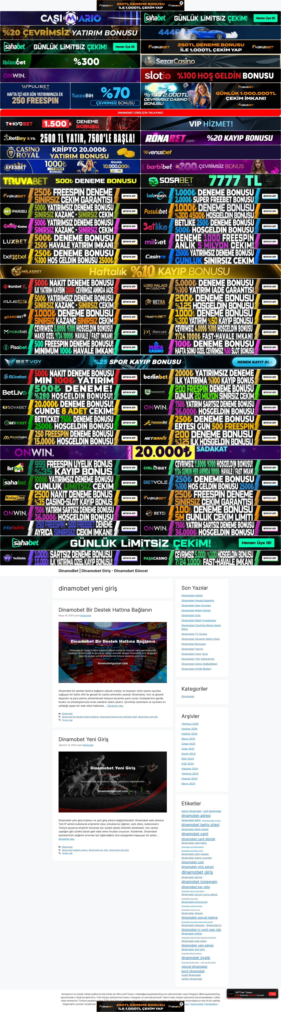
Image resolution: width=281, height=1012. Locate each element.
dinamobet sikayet (192, 913)
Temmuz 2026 (189, 723)
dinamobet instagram (199, 882)
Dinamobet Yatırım (192, 649)
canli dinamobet (212, 811)
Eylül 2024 (187, 763)
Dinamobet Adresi (192, 595)
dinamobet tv (213, 925)
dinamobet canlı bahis (194, 842)
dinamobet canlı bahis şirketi (192, 851)
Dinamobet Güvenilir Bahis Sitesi (200, 639)
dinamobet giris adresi (197, 867)
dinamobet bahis (191, 820)
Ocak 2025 (187, 748)
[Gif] (140, 271)
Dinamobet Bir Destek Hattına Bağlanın (105, 610)
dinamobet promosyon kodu (191, 906)
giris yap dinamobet (208, 963)
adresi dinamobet (191, 811)
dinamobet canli (194, 834)
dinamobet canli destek (198, 839)
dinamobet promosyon (194, 902)
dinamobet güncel (191, 877)
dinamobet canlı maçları (195, 854)
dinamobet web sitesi (193, 941)
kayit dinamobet (193, 971)
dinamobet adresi (196, 815)
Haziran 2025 (189, 733)
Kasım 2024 (188, 753)
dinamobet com (192, 862)
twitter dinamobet (191, 978)
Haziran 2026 (189, 728)
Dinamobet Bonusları (193, 644)
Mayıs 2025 (188, 738)
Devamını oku (115, 705)
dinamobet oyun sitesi (189, 899)
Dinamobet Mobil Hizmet (196, 610)
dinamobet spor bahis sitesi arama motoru (197, 922)
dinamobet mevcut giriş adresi (192, 891)
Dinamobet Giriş (191, 615)
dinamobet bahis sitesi (200, 825)
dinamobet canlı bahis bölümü (192, 847)
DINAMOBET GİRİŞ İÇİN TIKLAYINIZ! (140, 112)
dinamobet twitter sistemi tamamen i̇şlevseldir (198, 938)
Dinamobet (67, 713)
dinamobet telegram (193, 925)
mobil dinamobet (191, 975)
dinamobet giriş (197, 872)
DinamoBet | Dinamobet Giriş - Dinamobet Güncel (103, 571)
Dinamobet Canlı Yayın (194, 653)
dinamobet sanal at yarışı (190, 910)
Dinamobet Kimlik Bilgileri (196, 668)
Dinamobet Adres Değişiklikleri (199, 663)
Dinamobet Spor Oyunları (196, 605)
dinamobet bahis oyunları (211, 821)
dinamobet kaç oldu (98, 850)
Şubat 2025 (188, 743)
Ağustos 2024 (189, 768)
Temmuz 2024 (189, 773)
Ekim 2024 (187, 758)
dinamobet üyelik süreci (190, 963)
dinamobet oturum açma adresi (199, 894)
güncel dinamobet (194, 966)
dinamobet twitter (191, 933)
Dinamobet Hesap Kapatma (197, 600)
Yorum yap (67, 720)
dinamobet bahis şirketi (194, 829)
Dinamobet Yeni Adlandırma (197, 658)
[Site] (70, 195)
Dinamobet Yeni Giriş (83, 739)
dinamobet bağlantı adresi (74, 850)
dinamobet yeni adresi (197, 945)
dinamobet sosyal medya (199, 917)
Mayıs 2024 (188, 783)
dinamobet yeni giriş (148, 716)
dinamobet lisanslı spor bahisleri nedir (118, 716)
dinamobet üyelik (195, 958)
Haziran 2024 (189, 778)
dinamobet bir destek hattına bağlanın (80, 716)
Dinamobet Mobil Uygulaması (198, 620)
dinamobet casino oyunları (196, 857)
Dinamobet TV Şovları (194, 634)
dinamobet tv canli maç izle (201, 929)
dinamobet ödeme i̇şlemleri (191, 953)
